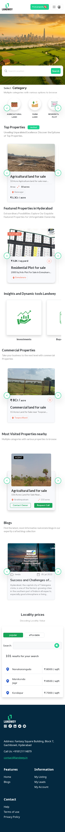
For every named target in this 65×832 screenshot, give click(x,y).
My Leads (40, 782)
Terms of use (11, 812)
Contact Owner (20, 505)
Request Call (43, 505)
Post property (38, 7)
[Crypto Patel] (11, 718)
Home (7, 777)
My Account (41, 787)
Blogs (7, 782)
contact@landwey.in (16, 757)
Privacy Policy (12, 817)
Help (6, 807)
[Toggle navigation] (56, 7)
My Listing (40, 777)
